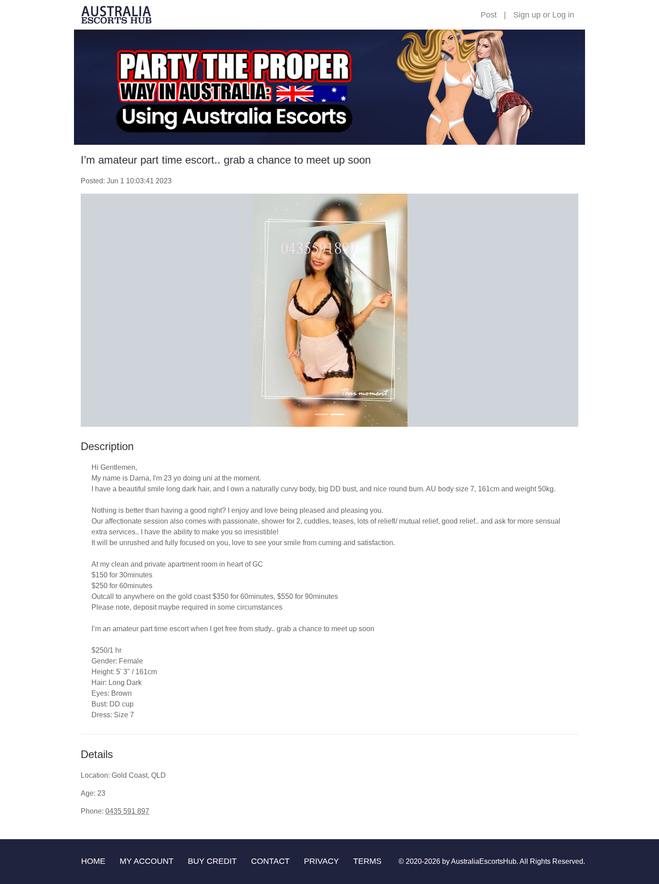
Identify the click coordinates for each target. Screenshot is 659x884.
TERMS (367, 861)
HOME (93, 861)
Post (489, 14)
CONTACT (270, 861)
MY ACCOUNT (146, 861)
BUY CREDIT (212, 861)
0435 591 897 (127, 811)
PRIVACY (321, 861)
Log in (563, 14)
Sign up (527, 14)
